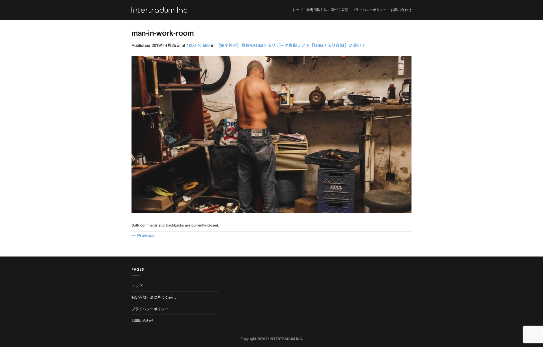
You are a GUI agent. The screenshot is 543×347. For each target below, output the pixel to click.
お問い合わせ (401, 10)
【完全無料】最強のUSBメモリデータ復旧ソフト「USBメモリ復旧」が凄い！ (290, 45)
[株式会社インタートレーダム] (160, 10)
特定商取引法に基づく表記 (327, 10)
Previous (143, 235)
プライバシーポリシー (369, 10)
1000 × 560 (198, 45)
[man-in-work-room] (271, 134)
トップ (297, 10)
